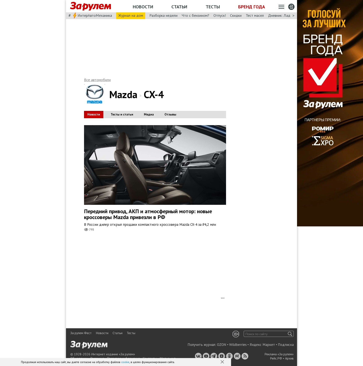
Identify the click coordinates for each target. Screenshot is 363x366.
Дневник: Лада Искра (285, 15)
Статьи (179, 7)
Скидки (236, 15)
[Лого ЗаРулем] (90, 6)
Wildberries (238, 344)
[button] (223, 362)
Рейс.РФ (276, 358)
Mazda (123, 94)
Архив (289, 358)
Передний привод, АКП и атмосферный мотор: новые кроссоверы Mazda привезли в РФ (148, 214)
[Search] (290, 334)
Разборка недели (163, 15)
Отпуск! (219, 15)
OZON (221, 344)
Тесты (213, 7)
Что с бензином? (195, 15)
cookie (125, 362)
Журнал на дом (130, 15)
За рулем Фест (81, 333)
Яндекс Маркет (262, 344)
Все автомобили (97, 79)
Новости (143, 7)
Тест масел (255, 15)
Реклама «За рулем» (279, 354)
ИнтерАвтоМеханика (95, 15)
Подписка (286, 344)
